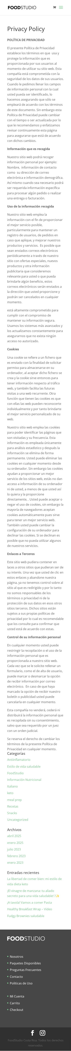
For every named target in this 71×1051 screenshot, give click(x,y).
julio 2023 (14, 849)
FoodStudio (15, 773)
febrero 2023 (16, 856)
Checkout (16, 1010)
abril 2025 (14, 836)
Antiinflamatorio (18, 760)
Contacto (16, 977)
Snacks (12, 813)
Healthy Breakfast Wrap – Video (29, 909)
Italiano (12, 786)
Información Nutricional (24, 780)
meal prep (14, 800)
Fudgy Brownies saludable (25, 916)
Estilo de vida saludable (24, 766)
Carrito (15, 1003)
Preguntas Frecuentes (25, 970)
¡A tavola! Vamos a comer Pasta (29, 902)
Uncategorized (17, 820)
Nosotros (16, 957)
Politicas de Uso (21, 983)
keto (10, 793)
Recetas (12, 806)
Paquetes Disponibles (25, 963)
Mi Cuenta (17, 996)
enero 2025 (15, 843)
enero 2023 (15, 863)
